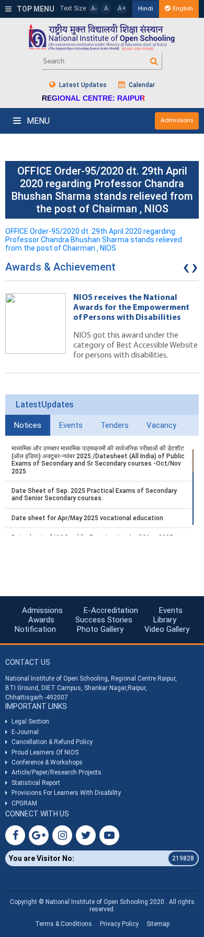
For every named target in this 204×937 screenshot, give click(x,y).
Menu (37, 121)
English (183, 8)
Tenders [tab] (114, 425)
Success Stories (103, 619)
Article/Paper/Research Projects (56, 772)
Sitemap (157, 924)
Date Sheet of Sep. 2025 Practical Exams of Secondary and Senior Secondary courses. (94, 494)
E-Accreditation (111, 610)
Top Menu (34, 9)
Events (171, 610)
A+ (122, 8)
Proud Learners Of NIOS (45, 752)
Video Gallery (166, 629)
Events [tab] (71, 425)
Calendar (141, 85)
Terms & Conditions (63, 924)
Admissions (177, 120)
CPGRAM (25, 803)
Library (164, 619)
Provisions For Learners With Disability (66, 792)
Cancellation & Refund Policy (52, 742)
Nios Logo (102, 37)
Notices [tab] (27, 425)
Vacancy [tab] (161, 425)
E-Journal (25, 732)
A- (94, 8)
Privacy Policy (119, 924)
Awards (41, 619)
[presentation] (186, 269)
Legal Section (30, 721)
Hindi (145, 8)
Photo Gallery (100, 629)
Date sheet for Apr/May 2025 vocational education (87, 518)
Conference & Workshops (47, 762)
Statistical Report (36, 783)
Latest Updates (82, 85)
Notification (35, 629)
